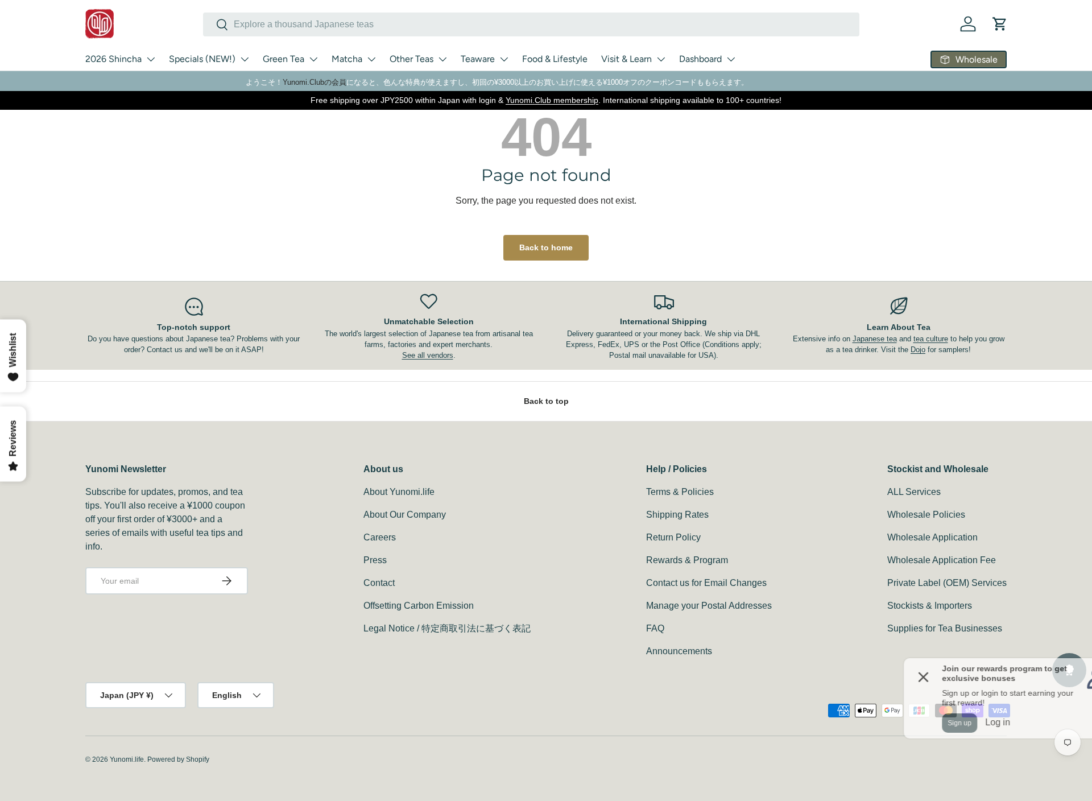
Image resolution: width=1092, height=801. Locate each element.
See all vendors (427, 355)
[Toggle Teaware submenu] (504, 59)
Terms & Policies (680, 492)
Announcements (679, 651)
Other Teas (411, 58)
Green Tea (283, 58)
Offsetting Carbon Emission (418, 605)
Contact (379, 583)
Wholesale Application (932, 537)
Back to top (546, 401)
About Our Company (404, 514)
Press (375, 560)
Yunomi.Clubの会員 (314, 82)
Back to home (546, 247)
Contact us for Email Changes (706, 583)
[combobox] (531, 24)
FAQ (655, 628)
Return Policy (673, 537)
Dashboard (700, 58)
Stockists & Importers (929, 605)
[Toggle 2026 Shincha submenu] (151, 59)
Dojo (918, 349)
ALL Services (914, 492)
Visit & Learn (626, 58)
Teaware (478, 58)
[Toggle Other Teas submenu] (442, 59)
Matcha (347, 58)
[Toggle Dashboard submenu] (731, 59)
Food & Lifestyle (555, 58)
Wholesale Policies (926, 514)
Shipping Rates (677, 514)
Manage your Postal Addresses (709, 605)
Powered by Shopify (178, 759)
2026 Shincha (113, 58)
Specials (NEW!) (202, 58)
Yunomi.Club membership (552, 100)
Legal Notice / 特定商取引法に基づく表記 (447, 628)
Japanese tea (875, 339)
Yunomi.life (127, 759)
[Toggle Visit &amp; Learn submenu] (661, 59)
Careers (379, 537)
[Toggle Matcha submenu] (371, 59)
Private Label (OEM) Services (947, 583)
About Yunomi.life (399, 492)
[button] (999, 23)
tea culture (930, 339)
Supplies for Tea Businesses (944, 628)
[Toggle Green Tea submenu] (313, 59)
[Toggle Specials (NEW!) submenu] (244, 59)
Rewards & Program (687, 560)
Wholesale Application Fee (941, 560)
